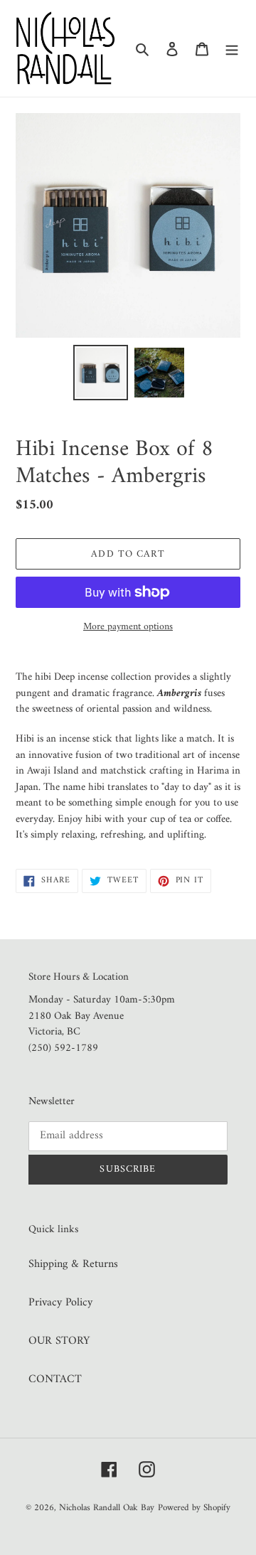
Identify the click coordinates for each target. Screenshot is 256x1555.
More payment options (128, 626)
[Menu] (232, 48)
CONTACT (55, 1379)
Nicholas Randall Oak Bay (106, 1508)
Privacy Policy (60, 1303)
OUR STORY (59, 1341)
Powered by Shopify (194, 1508)
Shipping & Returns (73, 1264)
